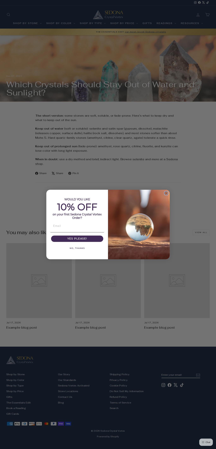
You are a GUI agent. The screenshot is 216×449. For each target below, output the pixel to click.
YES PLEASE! (77, 238)
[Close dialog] (166, 193)
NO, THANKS (77, 248)
